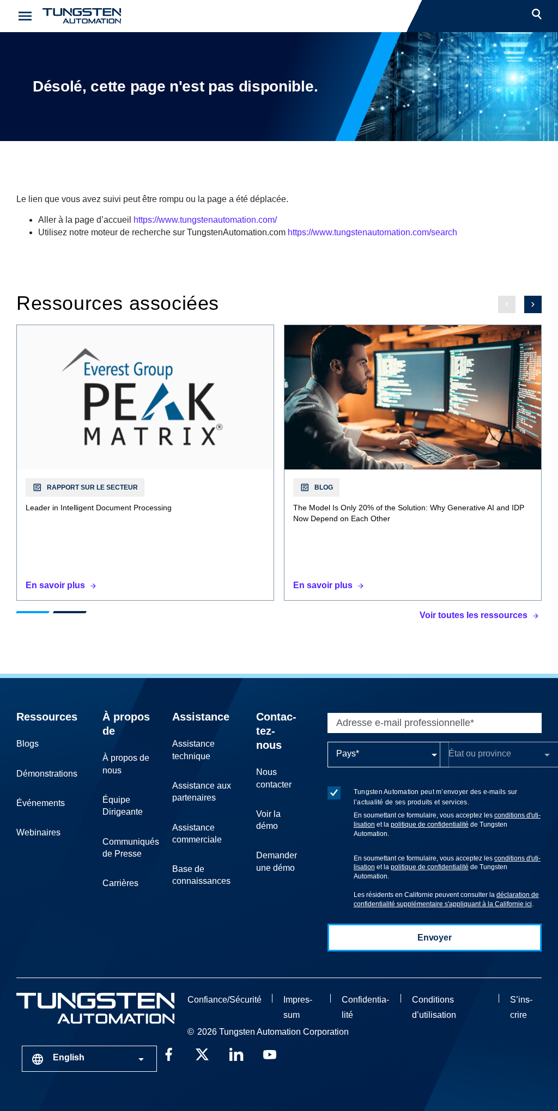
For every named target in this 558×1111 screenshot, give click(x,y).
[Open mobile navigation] (25, 16)
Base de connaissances (201, 875)
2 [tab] (70, 612)
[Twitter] (202, 1053)
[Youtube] (269, 1053)
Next (533, 304)
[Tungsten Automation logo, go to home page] (95, 1008)
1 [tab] (33, 612)
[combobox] (89, 1059)
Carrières (120, 883)
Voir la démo (268, 820)
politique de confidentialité (430, 824)
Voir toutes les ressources (473, 615)
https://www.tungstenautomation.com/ (205, 219)
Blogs (27, 743)
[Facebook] (168, 1053)
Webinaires (38, 832)
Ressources (46, 717)
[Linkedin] (236, 1053)
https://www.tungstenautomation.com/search (372, 232)
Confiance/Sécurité (224, 999)
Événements (40, 803)
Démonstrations (46, 773)
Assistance (200, 717)
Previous (506, 304)
